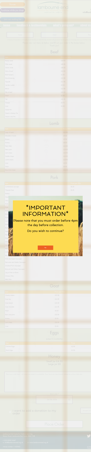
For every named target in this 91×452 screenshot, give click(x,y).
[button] (45, 248)
